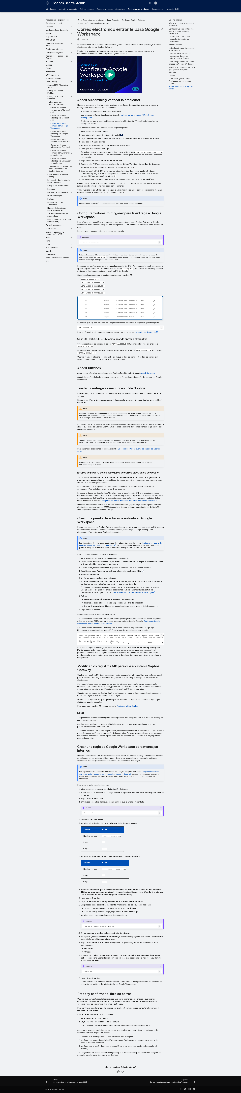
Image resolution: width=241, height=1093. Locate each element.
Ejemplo (85, 237)
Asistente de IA (173, 9)
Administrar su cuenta (68, 9)
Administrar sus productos (138, 9)
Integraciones (158, 9)
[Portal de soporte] (185, 1089)
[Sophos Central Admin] (47, 3)
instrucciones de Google (145, 332)
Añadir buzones (148, 373)
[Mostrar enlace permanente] (162, 29)
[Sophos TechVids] (190, 1089)
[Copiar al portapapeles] (160, 242)
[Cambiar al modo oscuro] (149, 3)
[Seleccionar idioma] (155, 3)
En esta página (175, 20)
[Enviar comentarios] (194, 1089)
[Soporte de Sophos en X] (180, 1089)
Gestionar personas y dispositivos (111, 9)
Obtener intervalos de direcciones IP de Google (132, 592)
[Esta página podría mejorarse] (123, 1071)
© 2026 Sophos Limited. (54, 1089)
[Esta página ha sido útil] (118, 1071)
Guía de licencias (87, 9)
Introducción (51, 9)
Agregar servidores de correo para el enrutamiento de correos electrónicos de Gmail (119, 772)
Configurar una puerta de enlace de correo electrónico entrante (128, 500)
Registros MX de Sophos (127, 706)
